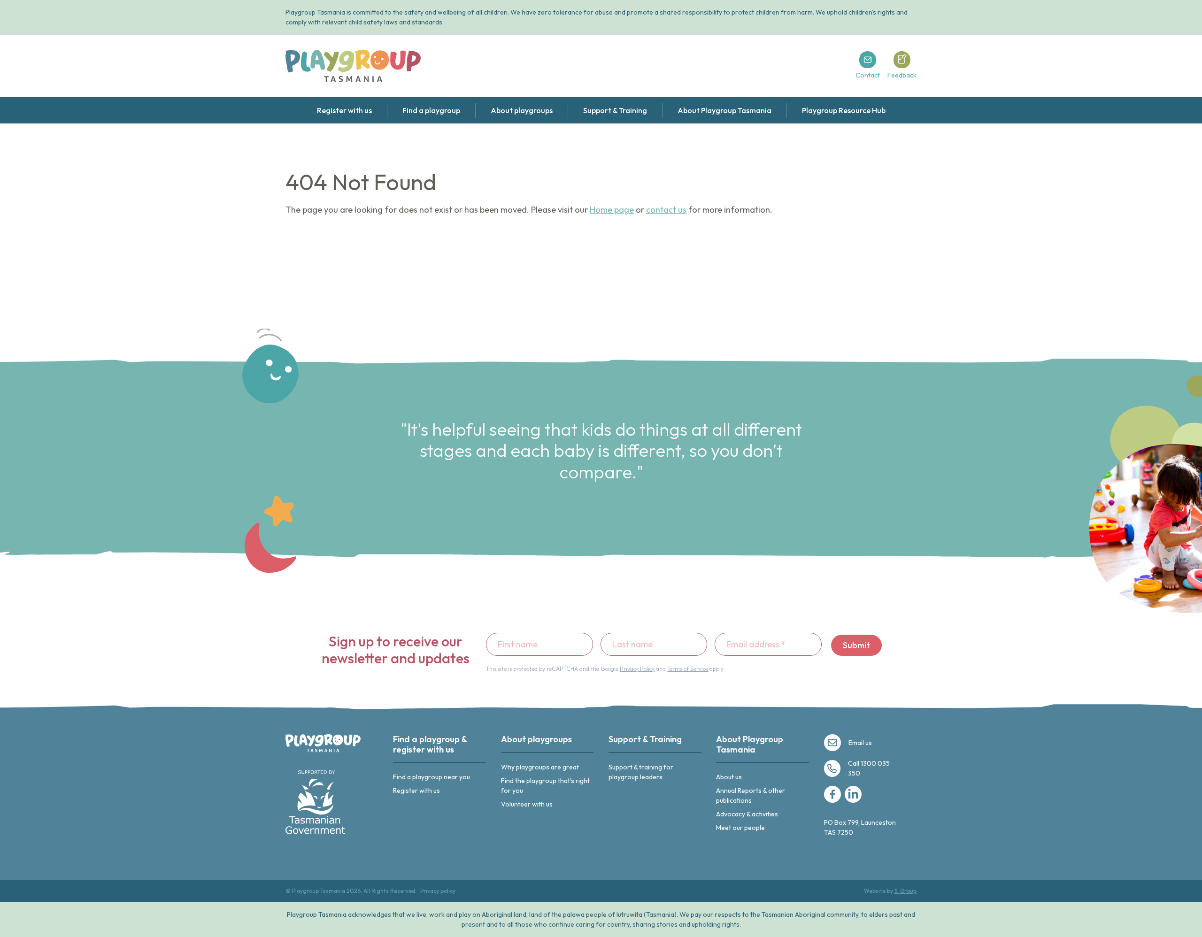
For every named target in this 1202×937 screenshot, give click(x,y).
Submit (856, 645)
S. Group (905, 890)
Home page (612, 209)
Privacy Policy (637, 668)
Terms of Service (687, 668)
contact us (666, 209)
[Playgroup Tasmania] (353, 66)
